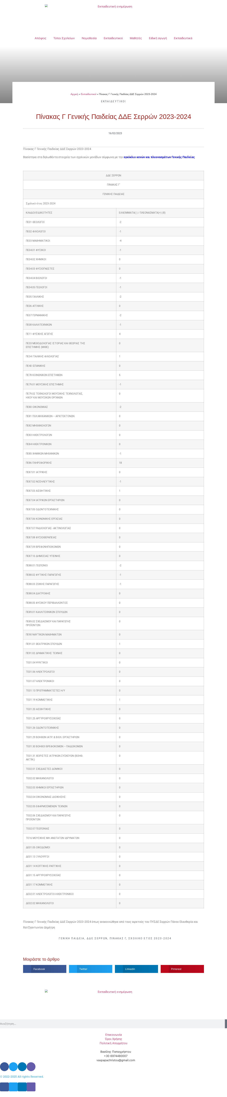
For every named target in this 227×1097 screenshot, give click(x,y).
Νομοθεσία (89, 38)
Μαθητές (136, 38)
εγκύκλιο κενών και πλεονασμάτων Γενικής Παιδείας (159, 157)
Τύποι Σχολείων (64, 38)
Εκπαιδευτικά (183, 38)
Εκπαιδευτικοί (113, 38)
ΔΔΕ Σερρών (97, 938)
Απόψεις (40, 38)
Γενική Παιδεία (71, 938)
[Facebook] (4, 1066)
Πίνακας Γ (118, 938)
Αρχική (74, 94)
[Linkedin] (22, 1066)
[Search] (226, 1023)
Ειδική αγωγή (158, 38)
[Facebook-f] (4, 1086)
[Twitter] (13, 1066)
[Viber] (31, 1066)
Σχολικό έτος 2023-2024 (149, 938)
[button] (44, 969)
